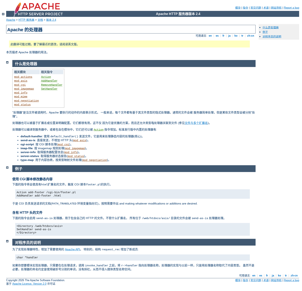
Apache (10, 19)
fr (223, 35)
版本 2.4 (51, 19)
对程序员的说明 (272, 36)
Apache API (72, 249)
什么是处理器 (271, 27)
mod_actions (23, 77)
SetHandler (49, 88)
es (217, 35)
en (210, 35)
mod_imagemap (24, 88)
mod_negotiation (26, 100)
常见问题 (255, 7)
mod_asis (20, 80)
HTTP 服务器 (26, 19)
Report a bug (291, 7)
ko (236, 35)
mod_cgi (20, 85)
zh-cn (250, 35)
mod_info (20, 92)
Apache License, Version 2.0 (29, 283)
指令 (245, 7)
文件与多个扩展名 (196, 123)
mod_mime (20, 96)
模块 (238, 7)
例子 (265, 31)
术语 (266, 7)
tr (242, 35)
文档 (40, 19)
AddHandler (49, 80)
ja (229, 35)
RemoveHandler (51, 85)
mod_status (22, 104)
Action (46, 77)
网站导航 (276, 7)
